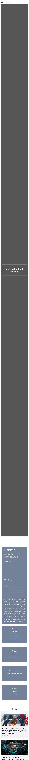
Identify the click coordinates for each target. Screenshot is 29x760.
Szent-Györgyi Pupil (14, 633)
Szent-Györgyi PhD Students (14, 636)
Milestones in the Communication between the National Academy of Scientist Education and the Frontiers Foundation (14, 731)
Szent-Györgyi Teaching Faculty (14, 695)
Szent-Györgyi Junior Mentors (14, 657)
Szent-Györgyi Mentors (14, 656)
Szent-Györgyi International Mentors (14, 675)
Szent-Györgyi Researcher (14, 640)
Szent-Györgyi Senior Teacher (14, 693)
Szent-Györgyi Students (14, 635)
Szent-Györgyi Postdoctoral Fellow (14, 638)
